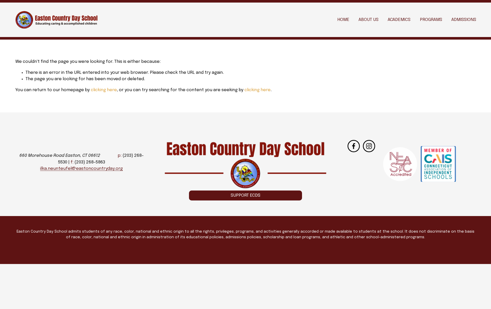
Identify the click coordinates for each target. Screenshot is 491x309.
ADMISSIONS (463, 20)
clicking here (104, 90)
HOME (343, 20)
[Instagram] (369, 146)
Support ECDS (245, 195)
